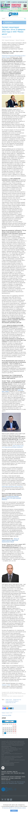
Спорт (11, 773)
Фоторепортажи (5, 776)
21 (11, 731)
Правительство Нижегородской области (13, 700)
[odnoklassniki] (5, 800)
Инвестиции (9, 699)
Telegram (4, 685)
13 (9, 729)
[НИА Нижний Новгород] (13, 16)
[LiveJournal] (11, 708)
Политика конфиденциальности (7, 764)
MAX (9, 685)
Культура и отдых (5, 773)
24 (3, 733)
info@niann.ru (7, 752)
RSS (15, 782)
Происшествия (17, 773)
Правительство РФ (10, 702)
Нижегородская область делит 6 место (12, 486)
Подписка (8, 782)
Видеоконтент (5, 778)
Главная (3, 712)
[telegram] (8, 800)
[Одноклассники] (7, 708)
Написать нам (4, 783)
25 (5, 733)
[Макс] (11, 800)
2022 (11, 712)
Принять (14, 810)
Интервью (11, 778)
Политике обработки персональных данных (14, 808)
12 (7, 729)
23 (15, 731)
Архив (7, 712)
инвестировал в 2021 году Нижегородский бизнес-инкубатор (13, 446)
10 (3, 729)
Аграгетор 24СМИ (6, 715)
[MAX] (3, 708)
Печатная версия (21, 782)
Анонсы (23, 776)
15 (13, 729)
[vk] (2, 800)
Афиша (22, 773)
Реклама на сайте (13, 783)
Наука (2, 774)
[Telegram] (13, 708)
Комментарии (17, 778)
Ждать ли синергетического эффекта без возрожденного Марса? (10, 540)
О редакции (21, 783)
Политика (3, 771)
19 (7, 731)
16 (15, 729)
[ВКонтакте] (5, 708)
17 (3, 731)
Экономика (9, 771)
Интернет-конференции (15, 776)
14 (11, 729)
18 (5, 731)
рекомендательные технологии (7, 763)
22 (13, 731)
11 (5, 729)
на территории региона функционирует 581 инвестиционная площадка (11, 498)
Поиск (12, 782)
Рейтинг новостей (5, 779)
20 (9, 731)
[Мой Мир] (9, 708)
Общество (15, 771)
